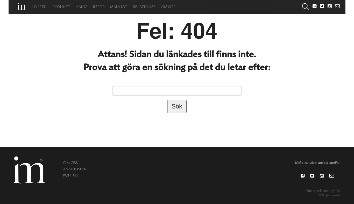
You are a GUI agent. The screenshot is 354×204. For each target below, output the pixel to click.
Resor (99, 7)
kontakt (71, 175)
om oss (70, 163)
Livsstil (39, 7)
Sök (305, 7)
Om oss (168, 7)
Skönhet (61, 7)
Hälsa (82, 7)
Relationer (144, 7)
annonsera (74, 169)
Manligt (119, 7)
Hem (21, 6)
